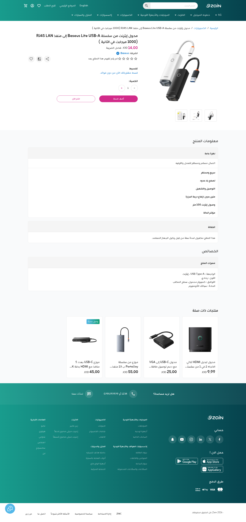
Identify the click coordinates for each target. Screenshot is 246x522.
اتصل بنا (41, 514)
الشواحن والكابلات (138, 458)
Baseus (124, 53)
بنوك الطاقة (141, 452)
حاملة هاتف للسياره (95, 452)
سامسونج (40, 448)
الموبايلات (142, 426)
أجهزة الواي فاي (97, 463)
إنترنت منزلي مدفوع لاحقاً (66, 431)
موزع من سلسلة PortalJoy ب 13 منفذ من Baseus (125, 364)
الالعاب (102, 437)
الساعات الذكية (140, 437)
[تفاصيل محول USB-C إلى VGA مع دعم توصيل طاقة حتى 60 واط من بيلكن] (161, 340)
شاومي (42, 437)
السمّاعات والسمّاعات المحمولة (132, 469)
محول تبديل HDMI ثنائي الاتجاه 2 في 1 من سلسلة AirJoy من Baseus (200, 364)
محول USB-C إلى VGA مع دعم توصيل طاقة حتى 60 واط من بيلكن (163, 364)
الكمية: (133, 81)
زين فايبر (74, 426)
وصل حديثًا (93, 321)
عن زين (28, 514)
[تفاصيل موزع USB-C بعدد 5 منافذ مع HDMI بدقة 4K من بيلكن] (84, 340)
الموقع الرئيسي (68, 6)
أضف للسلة (118, 99)
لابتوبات (101, 426)
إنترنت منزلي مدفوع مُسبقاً (65, 437)
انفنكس (41, 442)
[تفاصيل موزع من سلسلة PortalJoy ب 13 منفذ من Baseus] (123, 340)
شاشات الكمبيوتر (97, 431)
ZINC (118, 514)
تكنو (43, 426)
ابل (44, 453)
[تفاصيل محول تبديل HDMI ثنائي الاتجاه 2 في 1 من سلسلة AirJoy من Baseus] (200, 340)
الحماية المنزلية (98, 469)
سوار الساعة (141, 463)
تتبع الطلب (50, 6)
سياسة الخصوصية (84, 514)
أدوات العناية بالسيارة (95, 458)
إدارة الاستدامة (104, 514)
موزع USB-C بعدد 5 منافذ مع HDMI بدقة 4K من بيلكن (84, 364)
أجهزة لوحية (141, 431)
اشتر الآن (76, 99)
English (84, 6)
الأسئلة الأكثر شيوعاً (60, 514)
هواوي (42, 431)
